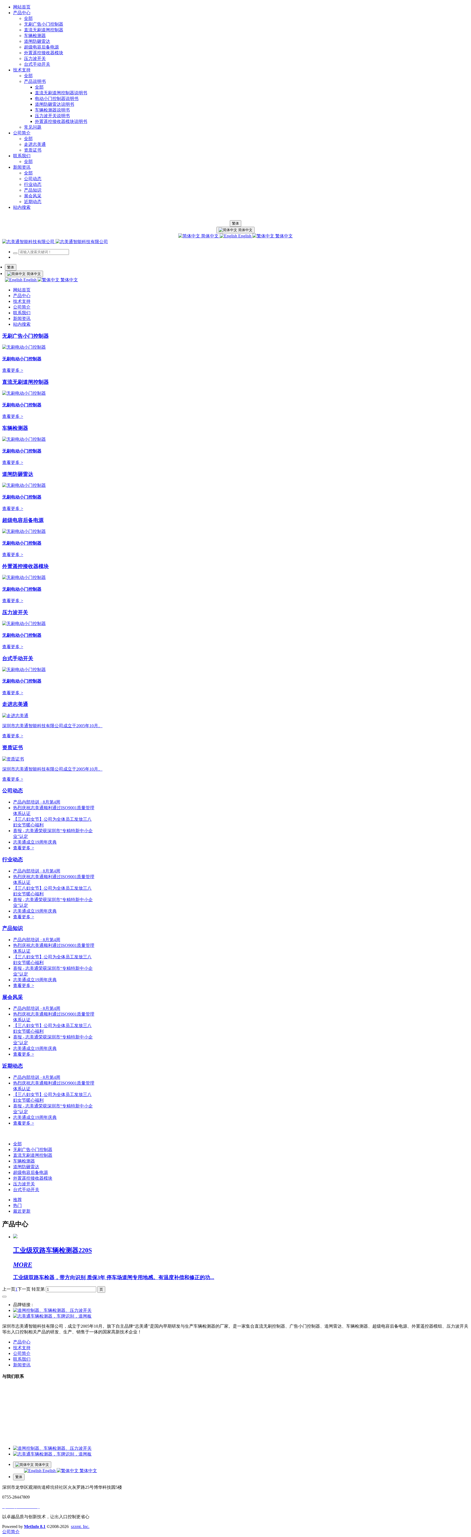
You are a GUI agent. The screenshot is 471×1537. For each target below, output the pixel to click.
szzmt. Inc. (80, 1526)
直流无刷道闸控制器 (25, 382)
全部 (28, 18)
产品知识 (12, 928)
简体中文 (210, 236)
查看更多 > (12, 370)
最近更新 (22, 1211)
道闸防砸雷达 (17, 474)
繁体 (235, 223)
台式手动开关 (17, 658)
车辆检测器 (15, 428)
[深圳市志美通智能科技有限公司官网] (55, 241)
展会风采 (12, 997)
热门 (17, 1205)
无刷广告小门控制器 (25, 336)
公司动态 (12, 790)
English (244, 236)
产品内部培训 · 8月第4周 (36, 802)
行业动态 (12, 859)
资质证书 (12, 747)
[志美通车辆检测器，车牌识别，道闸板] (52, 1316)
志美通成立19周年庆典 (35, 842)
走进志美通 (15, 704)
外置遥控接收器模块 (25, 566)
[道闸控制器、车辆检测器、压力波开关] (52, 1310)
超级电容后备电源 (23, 520)
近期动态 (12, 1066)
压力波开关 (15, 612)
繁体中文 (283, 236)
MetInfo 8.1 (35, 1526)
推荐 (17, 1199)
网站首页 (22, 7)
